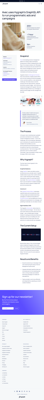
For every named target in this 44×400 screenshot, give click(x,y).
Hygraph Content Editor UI (28, 191)
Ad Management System (34, 75)
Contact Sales (4, 323)
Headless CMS (25, 321)
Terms (3, 334)
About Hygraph (4, 321)
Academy (25, 354)
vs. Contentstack (5, 383)
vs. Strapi (3, 379)
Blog (24, 362)
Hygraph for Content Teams (7, 348)
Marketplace (4, 358)
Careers (3, 325)
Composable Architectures (28, 328)
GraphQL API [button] (5, 72)
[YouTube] (20, 391)
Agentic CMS (25, 323)
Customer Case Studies (27, 352)
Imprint (3, 338)
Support (3, 328)
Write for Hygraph (26, 366)
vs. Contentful (4, 374)
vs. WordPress (4, 372)
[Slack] (27, 391)
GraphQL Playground (26, 332)
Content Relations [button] (6, 73)
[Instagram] (22, 391)
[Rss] (29, 391)
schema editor (29, 208)
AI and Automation (5, 354)
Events (24, 360)
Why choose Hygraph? (6, 346)
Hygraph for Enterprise (6, 352)
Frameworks (25, 330)
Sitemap (3, 340)
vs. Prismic (4, 381)
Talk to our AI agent (5, 330)
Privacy (3, 336)
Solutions (25, 364)
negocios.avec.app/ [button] (6, 58)
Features (3, 356)
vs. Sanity (4, 377)
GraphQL (25, 171)
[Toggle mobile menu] (41, 4)
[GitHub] (24, 391)
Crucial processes (24, 198)
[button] (22, 1)
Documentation (26, 356)
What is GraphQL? (26, 348)
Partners (3, 360)
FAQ (3, 332)
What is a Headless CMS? (27, 346)
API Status (4, 366)
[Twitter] (15, 391)
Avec (21, 60)
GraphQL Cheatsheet (27, 350)
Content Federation (26, 325)
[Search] (39, 4)
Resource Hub (25, 358)
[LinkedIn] (17, 391)
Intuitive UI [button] (5, 75)
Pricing (3, 362)
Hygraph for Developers (6, 350)
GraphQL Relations (32, 180)
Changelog (4, 364)
